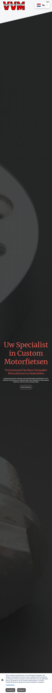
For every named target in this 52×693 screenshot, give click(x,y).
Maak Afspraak (26, 387)
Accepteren (10, 690)
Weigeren (21, 690)
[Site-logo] (14, 6)
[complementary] (42, 5)
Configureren (10, 685)
